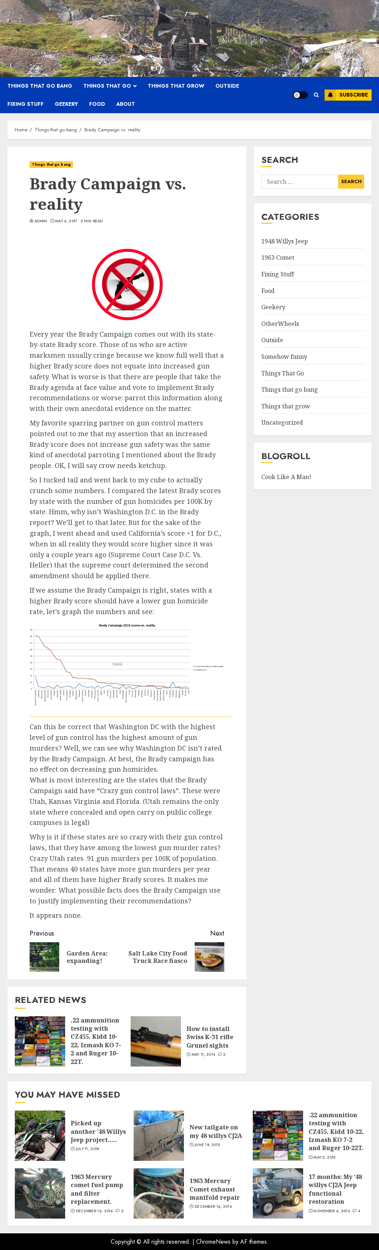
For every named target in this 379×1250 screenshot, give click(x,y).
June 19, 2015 (207, 1145)
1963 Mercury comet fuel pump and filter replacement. (97, 1189)
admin (40, 221)
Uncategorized (282, 422)
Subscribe (353, 94)
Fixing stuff (25, 104)
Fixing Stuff (277, 274)
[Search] (316, 95)
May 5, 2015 (324, 1157)
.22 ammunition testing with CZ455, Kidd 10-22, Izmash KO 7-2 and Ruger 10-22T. (96, 1041)
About (125, 104)
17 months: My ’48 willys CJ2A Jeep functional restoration (335, 1189)
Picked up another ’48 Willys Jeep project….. (98, 1131)
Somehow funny (284, 357)
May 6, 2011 (66, 221)
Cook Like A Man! (286, 477)
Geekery (66, 104)
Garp (189, 33)
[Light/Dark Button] (300, 95)
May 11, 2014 (203, 1054)
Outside (227, 86)
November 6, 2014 (331, 1211)
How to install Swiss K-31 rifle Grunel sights (210, 1037)
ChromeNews (213, 1241)
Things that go (107, 86)
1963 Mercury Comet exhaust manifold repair (215, 1189)
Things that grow (176, 86)
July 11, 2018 (88, 1149)
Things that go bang (39, 86)
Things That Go (282, 373)
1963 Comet (277, 257)
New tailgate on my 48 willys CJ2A (216, 1131)
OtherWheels (280, 324)
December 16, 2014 (94, 1211)
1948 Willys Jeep (284, 241)
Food (97, 104)
